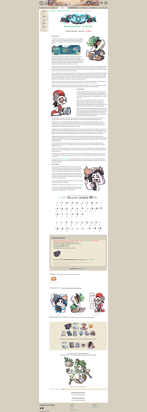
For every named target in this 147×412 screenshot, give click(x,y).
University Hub (43, 15)
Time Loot (42, 25)
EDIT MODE (41, 3)
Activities (52, 11)
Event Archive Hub (63, 11)
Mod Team (95, 407)
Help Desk (72, 407)
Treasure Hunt (43, 29)
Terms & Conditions (73, 410)
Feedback (72, 406)
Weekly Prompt (43, 30)
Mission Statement (96, 406)
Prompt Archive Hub (44, 19)
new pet (90, 85)
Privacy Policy (72, 409)
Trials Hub (42, 13)
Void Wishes (42, 22)
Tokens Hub (42, 12)
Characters (73, 8)
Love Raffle (42, 28)
